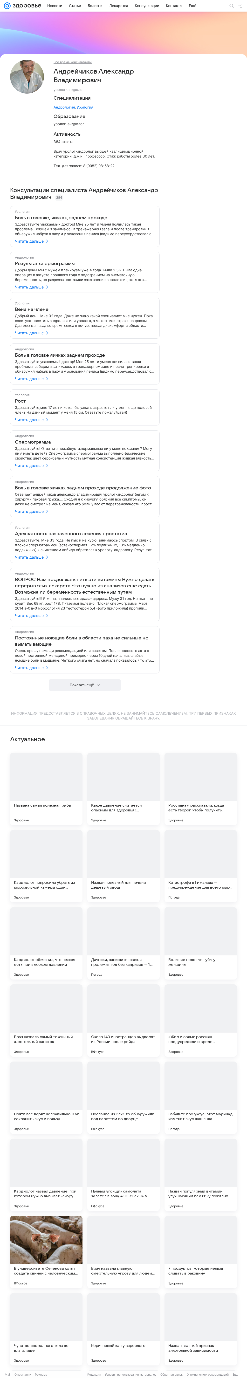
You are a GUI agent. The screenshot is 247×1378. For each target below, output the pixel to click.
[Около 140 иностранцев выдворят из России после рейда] (123, 1020)
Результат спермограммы (45, 263)
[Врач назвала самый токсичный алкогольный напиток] (46, 1020)
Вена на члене (31, 309)
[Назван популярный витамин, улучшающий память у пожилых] (201, 1175)
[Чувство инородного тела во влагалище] (46, 1329)
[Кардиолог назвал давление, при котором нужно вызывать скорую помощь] (46, 1175)
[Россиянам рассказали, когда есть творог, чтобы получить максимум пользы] (201, 789)
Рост (20, 401)
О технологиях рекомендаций (208, 1374)
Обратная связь (171, 1374)
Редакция (94, 1374)
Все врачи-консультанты (73, 62)
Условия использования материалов (131, 1374)
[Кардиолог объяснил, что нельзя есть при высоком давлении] (46, 943)
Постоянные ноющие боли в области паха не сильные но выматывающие (81, 641)
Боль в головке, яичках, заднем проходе (61, 217)
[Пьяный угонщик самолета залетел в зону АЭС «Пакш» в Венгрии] (123, 1175)
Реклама (41, 1374)
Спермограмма (33, 442)
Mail (8, 1374)
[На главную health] (26, 6)
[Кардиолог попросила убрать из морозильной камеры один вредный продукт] (46, 866)
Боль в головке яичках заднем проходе (60, 355)
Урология (85, 107)
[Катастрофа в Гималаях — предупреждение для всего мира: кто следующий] (201, 866)
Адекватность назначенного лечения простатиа (71, 533)
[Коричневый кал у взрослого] (123, 1329)
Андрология (64, 107)
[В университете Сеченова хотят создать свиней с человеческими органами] (46, 1252)
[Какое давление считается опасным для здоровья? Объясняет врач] (123, 789)
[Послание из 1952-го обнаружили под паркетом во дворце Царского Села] (123, 1098)
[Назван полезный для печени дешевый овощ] (123, 866)
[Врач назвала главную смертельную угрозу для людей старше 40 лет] (123, 1252)
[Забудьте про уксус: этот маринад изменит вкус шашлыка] (201, 1098)
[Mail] (7, 6)
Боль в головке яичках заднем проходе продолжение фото (83, 488)
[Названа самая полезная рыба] (46, 789)
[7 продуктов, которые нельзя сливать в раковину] (201, 1252)
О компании (22, 1374)
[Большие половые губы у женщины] (201, 943)
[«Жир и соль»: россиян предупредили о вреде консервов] (201, 1020)
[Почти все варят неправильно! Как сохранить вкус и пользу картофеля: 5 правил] (46, 1098)
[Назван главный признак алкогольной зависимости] (201, 1329)
